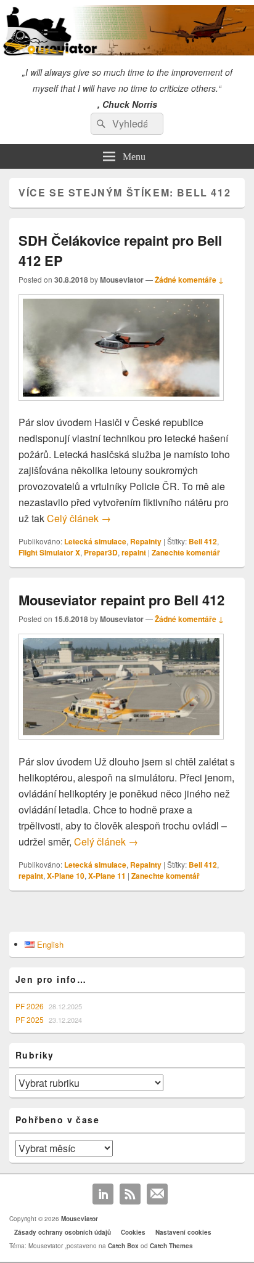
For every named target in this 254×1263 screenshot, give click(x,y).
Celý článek (79, 518)
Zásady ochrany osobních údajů (62, 1232)
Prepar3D (101, 552)
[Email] (157, 1194)
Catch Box (123, 1245)
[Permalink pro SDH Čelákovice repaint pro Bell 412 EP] (121, 407)
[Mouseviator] (127, 51)
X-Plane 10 (65, 875)
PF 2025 (29, 1019)
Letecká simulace (95, 541)
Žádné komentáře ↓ (189, 279)
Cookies (133, 1232)
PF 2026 (29, 1006)
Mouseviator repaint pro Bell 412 (121, 600)
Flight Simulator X (49, 552)
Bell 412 (203, 541)
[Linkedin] (102, 1194)
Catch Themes (171, 1245)
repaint (133, 552)
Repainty (146, 541)
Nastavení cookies (183, 1232)
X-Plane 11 (107, 875)
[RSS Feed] (130, 1194)
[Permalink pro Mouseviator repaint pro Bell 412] (121, 745)
